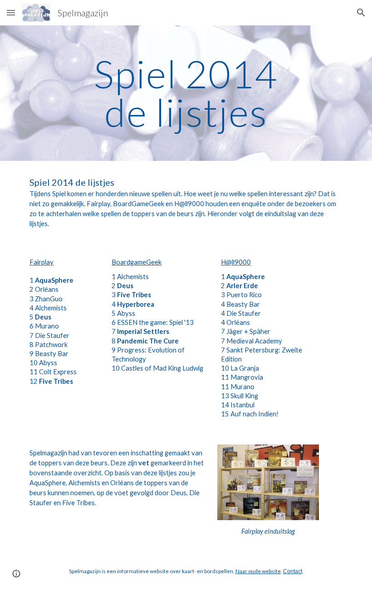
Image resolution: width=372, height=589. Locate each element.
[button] (11, 12)
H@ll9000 (236, 262)
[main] (186, 93)
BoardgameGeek (137, 262)
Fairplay (41, 262)
